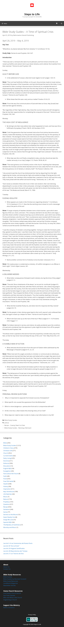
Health (5, 484)
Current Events (8, 456)
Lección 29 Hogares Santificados (14, 548)
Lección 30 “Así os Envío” (11, 546)
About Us (6, 567)
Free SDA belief (8, 481)
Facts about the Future (10, 474)
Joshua (6, 423)
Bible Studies (7, 577)
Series (5, 512)
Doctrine (6, 461)
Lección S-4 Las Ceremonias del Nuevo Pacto (17, 543)
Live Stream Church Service (12, 593)
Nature (5, 499)
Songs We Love (8, 520)
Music (5, 497)
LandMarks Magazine (10, 583)
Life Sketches (7, 494)
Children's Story (8, 448)
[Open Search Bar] (61, 23)
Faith (5, 476)
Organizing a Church (10, 600)
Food (5, 479)
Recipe (5, 507)
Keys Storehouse (8, 491)
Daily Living (7, 458)
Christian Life (7, 451)
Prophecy (6, 502)
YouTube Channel (9, 595)
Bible (5, 443)
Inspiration (7, 489)
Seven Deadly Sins (9, 517)
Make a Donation (9, 607)
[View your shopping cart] (56, 23)
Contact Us (6, 569)
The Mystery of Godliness (11, 525)
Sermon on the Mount (10, 514)
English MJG (7, 468)
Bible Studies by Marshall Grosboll (14, 579)
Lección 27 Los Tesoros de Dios (13, 553)
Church (5, 453)
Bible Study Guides (10, 420)
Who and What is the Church (12, 597)
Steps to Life (32, 14)
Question (6, 504)
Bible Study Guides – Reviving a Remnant (17, 428)
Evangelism (7, 471)
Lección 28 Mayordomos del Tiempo (15, 551)
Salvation (6, 509)
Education (6, 466)
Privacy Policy (32, 614)
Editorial (6, 463)
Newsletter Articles (9, 585)
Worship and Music (9, 527)
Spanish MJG (7, 522)
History (5, 486)
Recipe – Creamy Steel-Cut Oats (14, 425)
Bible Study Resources (10, 581)
